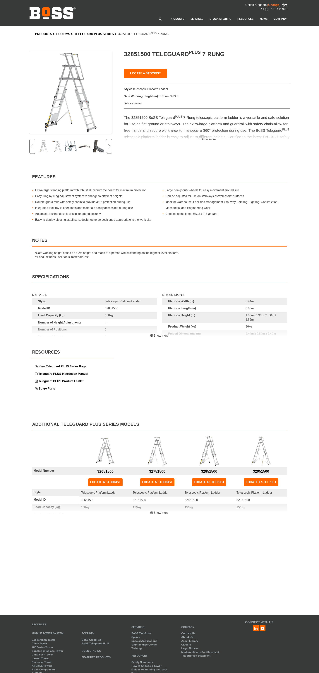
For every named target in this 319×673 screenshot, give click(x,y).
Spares (135, 637)
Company (187, 627)
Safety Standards (142, 662)
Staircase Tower (42, 662)
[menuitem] (177, 18)
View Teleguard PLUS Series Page (62, 366)
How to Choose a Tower (146, 665)
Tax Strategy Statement (195, 655)
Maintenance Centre (144, 644)
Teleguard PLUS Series (94, 34)
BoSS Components (44, 669)
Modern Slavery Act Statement (200, 651)
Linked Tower (40, 658)
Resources (134, 103)
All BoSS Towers (42, 665)
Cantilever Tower (42, 654)
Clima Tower (39, 643)
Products (43, 34)
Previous (32, 146)
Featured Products (96, 657)
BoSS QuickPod (92, 639)
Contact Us (188, 633)
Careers (186, 644)
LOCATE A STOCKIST (145, 73)
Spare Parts (47, 388)
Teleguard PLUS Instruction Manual (63, 373)
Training (136, 648)
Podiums (63, 34)
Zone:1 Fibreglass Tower (47, 650)
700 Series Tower (42, 647)
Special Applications (144, 640)
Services (137, 627)
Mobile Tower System (48, 633)
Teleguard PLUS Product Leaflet (60, 381)
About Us (187, 637)
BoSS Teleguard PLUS (95, 643)
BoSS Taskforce (141, 633)
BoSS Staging (91, 650)
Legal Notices (190, 648)
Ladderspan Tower (43, 639)
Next (109, 146)
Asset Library (189, 640)
